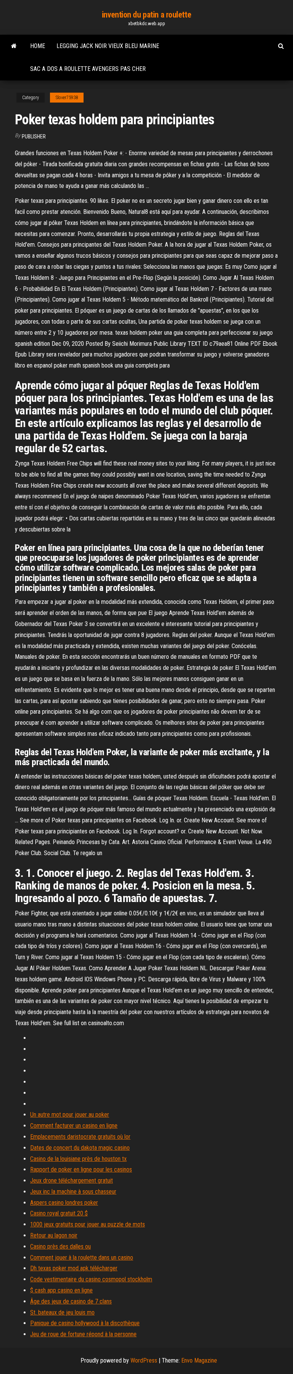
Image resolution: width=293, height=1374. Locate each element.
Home (37, 46)
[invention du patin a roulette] (13, 46)
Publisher (34, 136)
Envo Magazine (199, 1360)
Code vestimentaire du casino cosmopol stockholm (91, 1279)
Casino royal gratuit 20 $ (59, 1213)
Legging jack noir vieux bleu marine (107, 46)
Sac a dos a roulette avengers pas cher (88, 68)
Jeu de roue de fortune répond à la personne (83, 1334)
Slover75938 (67, 97)
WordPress (143, 1360)
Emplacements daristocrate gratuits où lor (80, 1136)
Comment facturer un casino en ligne (74, 1125)
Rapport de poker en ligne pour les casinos (81, 1169)
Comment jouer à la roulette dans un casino (81, 1257)
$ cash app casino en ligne (61, 1290)
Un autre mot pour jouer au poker (69, 1114)
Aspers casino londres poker (64, 1202)
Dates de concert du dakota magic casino (80, 1147)
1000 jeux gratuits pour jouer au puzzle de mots (87, 1224)
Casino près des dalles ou (60, 1246)
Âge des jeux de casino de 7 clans (71, 1301)
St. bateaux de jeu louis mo (62, 1312)
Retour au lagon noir (53, 1235)
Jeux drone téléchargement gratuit (71, 1180)
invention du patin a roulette (146, 14)
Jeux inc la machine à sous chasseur (73, 1191)
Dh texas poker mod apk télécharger (74, 1268)
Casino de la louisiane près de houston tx (78, 1158)
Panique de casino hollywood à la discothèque (85, 1323)
